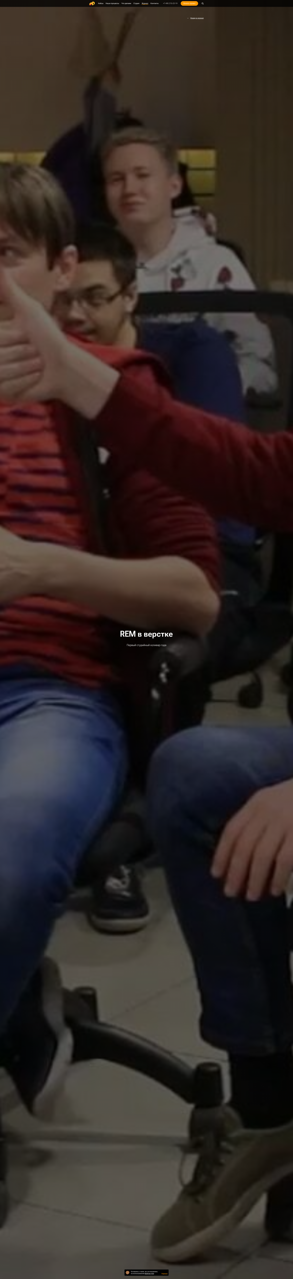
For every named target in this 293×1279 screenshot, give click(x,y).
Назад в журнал (197, 18)
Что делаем (126, 3)
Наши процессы (112, 3)
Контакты (155, 3)
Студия (136, 3)
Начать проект (189, 3)
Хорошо (164, 1274)
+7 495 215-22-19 (170, 3)
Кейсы (100, 3)
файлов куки (149, 1273)
